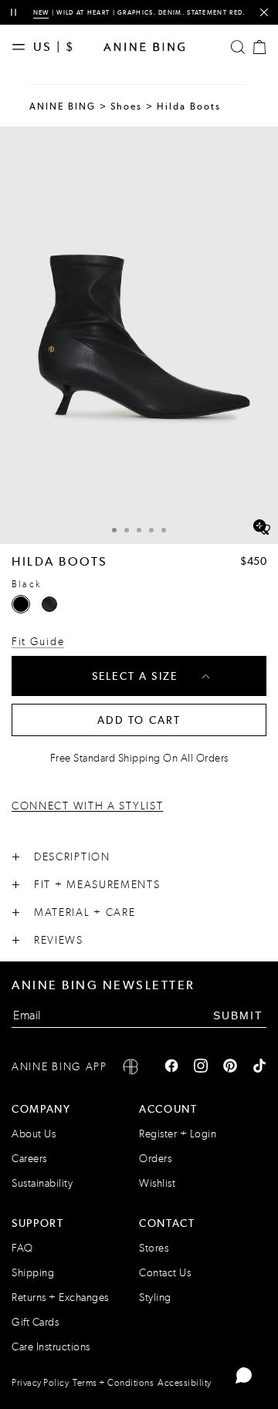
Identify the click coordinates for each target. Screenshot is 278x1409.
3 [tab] (139, 530)
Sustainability (42, 1183)
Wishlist (157, 1183)
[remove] (263, 12)
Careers (29, 1158)
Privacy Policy (40, 1382)
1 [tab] (114, 530)
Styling (155, 1297)
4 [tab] (151, 530)
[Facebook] (171, 1067)
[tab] (114, 528)
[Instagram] (201, 1067)
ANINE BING (63, 106)
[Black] (21, 604)
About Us (34, 1133)
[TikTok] (259, 1067)
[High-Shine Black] (49, 604)
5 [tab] (163, 530)
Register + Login (177, 1133)
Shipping (33, 1272)
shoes (126, 106)
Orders (155, 1158)
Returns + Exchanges (60, 1297)
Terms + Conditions (113, 1382)
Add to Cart (139, 720)
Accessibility (185, 1382)
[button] (139, 335)
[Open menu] (22, 47)
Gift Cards (35, 1322)
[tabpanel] (139, 335)
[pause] (13, 12)
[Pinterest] (230, 1067)
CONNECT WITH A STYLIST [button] (87, 806)
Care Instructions (51, 1346)
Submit (238, 1015)
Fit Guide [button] (38, 641)
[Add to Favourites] (264, 530)
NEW (41, 12)
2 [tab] (126, 530)
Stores (153, 1248)
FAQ (22, 1248)
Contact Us (165, 1272)
